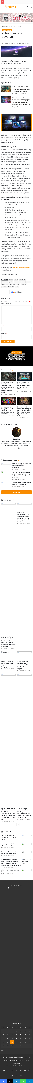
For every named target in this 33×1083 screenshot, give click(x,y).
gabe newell (4, 282)
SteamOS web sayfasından (21, 267)
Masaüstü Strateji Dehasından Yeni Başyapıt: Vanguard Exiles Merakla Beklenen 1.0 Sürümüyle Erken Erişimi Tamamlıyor (21, 102)
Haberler (11, 26)
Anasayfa (5, 26)
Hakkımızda (9, 1066)
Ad (2, 326)
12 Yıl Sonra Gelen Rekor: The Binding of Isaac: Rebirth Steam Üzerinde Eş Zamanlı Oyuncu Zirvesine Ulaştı (24, 411)
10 (20, 1035)
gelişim (10, 282)
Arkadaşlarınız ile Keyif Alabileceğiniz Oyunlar (8, 845)
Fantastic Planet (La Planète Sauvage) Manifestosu (10, 853)
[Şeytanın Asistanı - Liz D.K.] (16, 17)
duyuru (16, 279)
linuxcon (28, 282)
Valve (16, 286)
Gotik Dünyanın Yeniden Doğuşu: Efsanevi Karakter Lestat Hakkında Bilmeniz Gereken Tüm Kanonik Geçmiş (11, 862)
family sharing (22, 279)
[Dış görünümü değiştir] (28, 7)
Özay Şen (16, 439)
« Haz (2, 1050)
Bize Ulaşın (24, 1066)
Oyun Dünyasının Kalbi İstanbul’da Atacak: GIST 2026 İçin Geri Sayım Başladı (16, 358)
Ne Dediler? (16, 1066)
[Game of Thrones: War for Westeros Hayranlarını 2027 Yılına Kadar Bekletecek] (6, 89)
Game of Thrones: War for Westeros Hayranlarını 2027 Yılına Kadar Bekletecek (21, 89)
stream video (11, 286)
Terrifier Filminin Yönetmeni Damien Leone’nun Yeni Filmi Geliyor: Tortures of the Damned (21, 475)
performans (12, 284)
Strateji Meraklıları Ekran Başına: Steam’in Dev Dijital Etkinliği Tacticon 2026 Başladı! (23, 385)
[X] (16, 448)
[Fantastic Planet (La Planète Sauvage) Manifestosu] (27, 854)
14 (7, 1038)
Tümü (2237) (16, 492)
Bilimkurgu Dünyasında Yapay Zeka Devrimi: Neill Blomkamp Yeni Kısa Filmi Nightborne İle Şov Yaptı (23, 517)
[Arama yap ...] (31, 7)
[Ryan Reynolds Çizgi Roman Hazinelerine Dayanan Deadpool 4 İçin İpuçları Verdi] (8, 655)
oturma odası (5, 284)
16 (16, 1038)
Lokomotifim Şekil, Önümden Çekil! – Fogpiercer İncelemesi (21, 465)
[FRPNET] (11, 6)
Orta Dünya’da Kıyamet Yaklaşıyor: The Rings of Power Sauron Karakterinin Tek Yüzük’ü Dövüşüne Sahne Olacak (24, 812)
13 (3, 1038)
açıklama (11, 279)
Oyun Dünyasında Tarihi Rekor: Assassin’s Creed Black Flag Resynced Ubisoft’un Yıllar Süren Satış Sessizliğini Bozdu (8, 387)
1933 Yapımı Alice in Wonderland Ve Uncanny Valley (9, 837)
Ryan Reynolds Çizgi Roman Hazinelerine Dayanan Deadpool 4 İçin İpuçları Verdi (8, 664)
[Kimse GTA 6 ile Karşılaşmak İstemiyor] (27, 872)
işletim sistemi (17, 282)
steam (18, 284)
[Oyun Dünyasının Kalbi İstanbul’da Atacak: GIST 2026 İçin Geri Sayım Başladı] (24, 655)
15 (12, 1038)
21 (7, 1042)
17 (20, 1038)
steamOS (4, 286)
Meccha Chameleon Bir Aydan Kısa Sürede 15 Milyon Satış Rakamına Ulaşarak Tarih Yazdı (8, 410)
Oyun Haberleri (19, 26)
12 (29, 1035)
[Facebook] (14, 448)
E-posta (4, 333)
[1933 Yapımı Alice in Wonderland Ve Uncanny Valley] (27, 838)
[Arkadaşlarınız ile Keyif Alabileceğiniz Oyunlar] (27, 846)
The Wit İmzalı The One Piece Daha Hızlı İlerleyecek (21, 483)
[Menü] (2, 7)
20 (3, 1042)
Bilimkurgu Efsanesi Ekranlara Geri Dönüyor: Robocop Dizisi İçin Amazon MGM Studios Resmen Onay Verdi (8, 641)
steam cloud (24, 284)
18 (25, 1038)
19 (29, 1038)
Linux (24, 282)
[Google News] (16, 292)
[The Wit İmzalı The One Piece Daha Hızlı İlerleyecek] (6, 485)
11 (25, 1035)
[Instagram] (19, 448)
